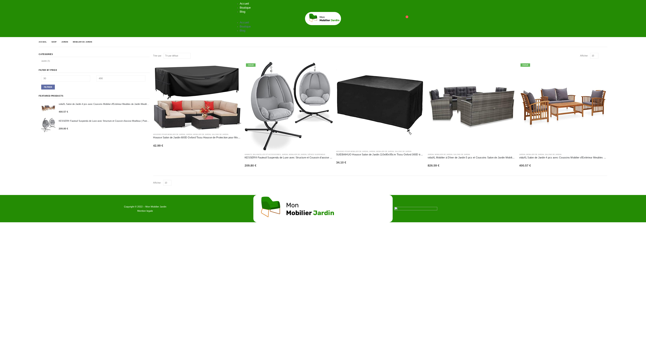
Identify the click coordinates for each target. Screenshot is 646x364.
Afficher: (584, 55)
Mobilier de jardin (202, 134)
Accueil (244, 3)
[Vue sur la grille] (601, 55)
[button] (242, 19)
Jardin (189, 134)
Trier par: (157, 55)
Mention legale (145, 210)
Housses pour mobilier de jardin (169, 134)
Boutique (245, 7)
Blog (242, 11)
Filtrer (48, 87)
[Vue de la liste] (605, 55)
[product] (197, 96)
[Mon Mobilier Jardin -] (323, 19)
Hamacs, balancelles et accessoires (263, 154)
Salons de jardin (220, 134)
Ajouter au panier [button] (236, 68)
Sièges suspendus (316, 154)
